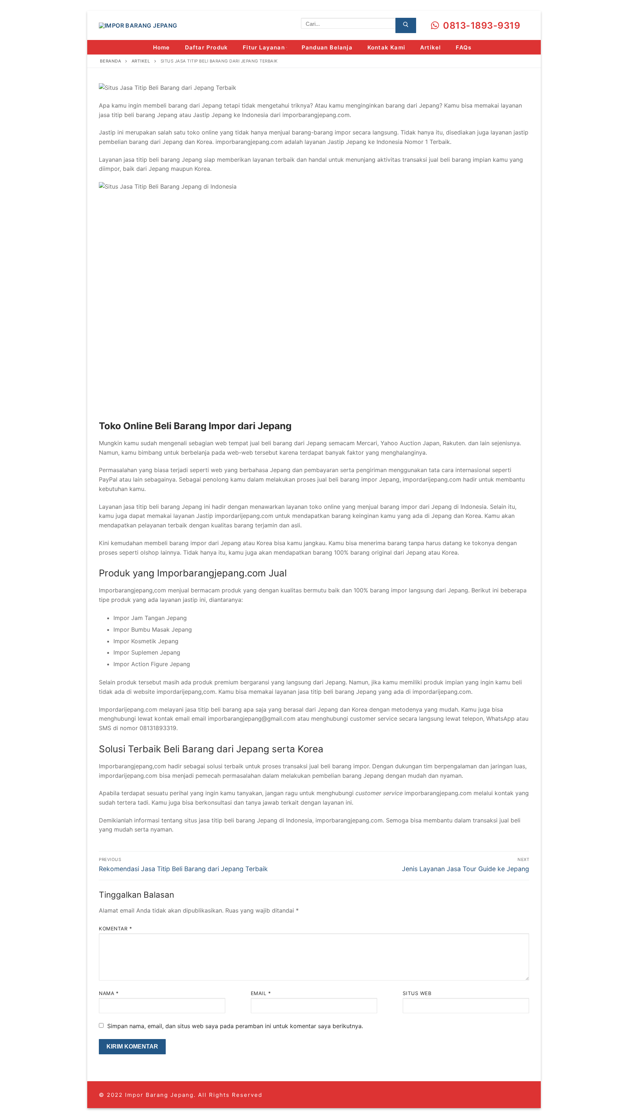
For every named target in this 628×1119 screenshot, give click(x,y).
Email (261, 993)
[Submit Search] (405, 25)
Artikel (141, 61)
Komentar (115, 928)
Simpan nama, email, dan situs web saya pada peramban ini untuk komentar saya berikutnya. (235, 1026)
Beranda (110, 61)
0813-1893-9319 (480, 25)
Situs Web (417, 993)
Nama (108, 993)
